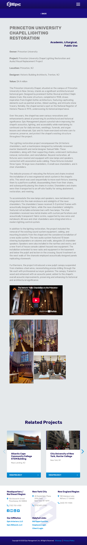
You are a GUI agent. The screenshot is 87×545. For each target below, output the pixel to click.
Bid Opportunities (40, 521)
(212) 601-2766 (40, 505)
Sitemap (58, 541)
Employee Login (39, 525)
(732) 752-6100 (15, 505)
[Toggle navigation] (78, 4)
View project (15, 475)
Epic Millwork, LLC (14, 525)
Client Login (37, 528)
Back (44, 14)
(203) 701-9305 (66, 503)
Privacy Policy (69, 541)
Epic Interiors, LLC (15, 521)
